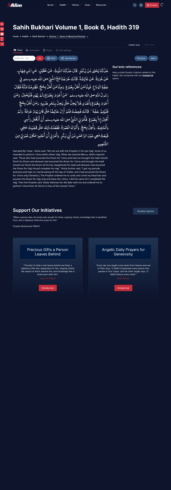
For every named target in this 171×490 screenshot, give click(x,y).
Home (16, 36)
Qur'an (50, 5)
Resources (101, 5)
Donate (153, 5)
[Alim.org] (15, 5)
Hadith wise (134, 45)
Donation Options (145, 211)
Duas (87, 5)
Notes (49, 50)
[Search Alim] (134, 5)
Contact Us (147, 75)
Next (153, 58)
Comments (34, 50)
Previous (141, 58)
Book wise (150, 45)
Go (40, 58)
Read (19, 50)
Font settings (65, 50)
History (75, 5)
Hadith (63, 5)
